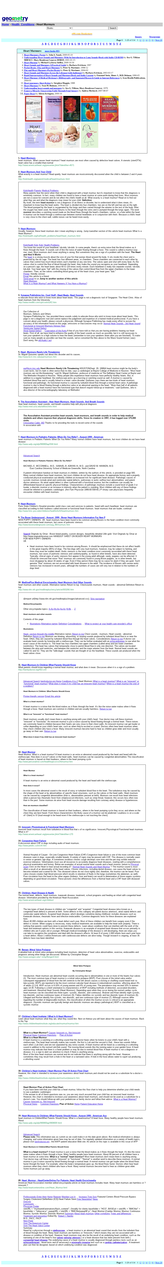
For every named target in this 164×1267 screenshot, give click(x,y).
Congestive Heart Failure (34, 841)
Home (5, 24)
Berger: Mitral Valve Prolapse (36, 950)
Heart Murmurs (28, 158)
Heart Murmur (28, 752)
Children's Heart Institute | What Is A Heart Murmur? (47, 1016)
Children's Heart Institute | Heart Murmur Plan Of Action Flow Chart (55, 1071)
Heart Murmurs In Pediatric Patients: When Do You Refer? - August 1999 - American (62, 437)
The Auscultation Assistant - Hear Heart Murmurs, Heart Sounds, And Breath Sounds (62, 401)
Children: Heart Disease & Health (38, 893)
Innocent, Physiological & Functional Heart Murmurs (48, 827)
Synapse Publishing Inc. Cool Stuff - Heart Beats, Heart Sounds (52, 295)
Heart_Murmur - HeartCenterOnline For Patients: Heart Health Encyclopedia (59, 1180)
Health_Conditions (23, 24)
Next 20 (158, 40)
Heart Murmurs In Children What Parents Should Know (49, 665)
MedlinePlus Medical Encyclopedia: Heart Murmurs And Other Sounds (57, 582)
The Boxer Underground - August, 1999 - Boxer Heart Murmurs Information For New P (63, 517)
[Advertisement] (82, 8)
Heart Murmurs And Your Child (36, 172)
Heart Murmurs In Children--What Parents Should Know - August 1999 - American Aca (64, 1115)
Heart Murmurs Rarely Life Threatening (40, 352)
